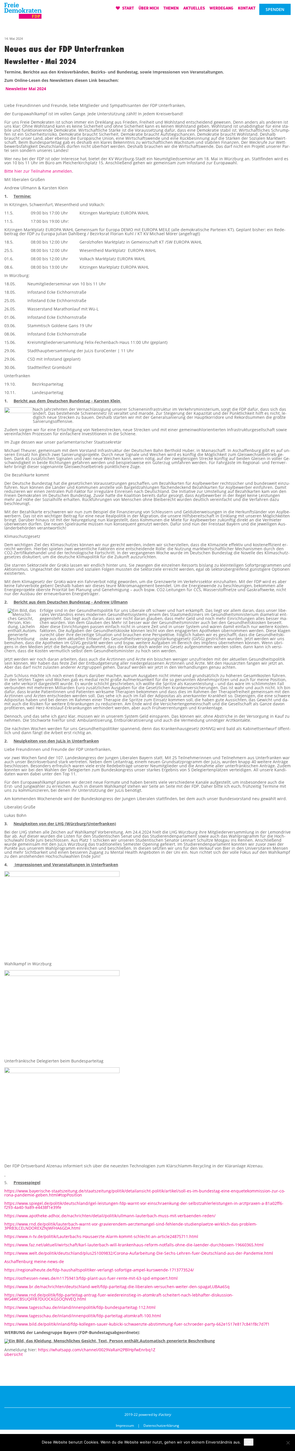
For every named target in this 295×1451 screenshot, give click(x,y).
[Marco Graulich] (22, 9)
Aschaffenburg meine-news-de (34, 1261)
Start (128, 7)
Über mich (149, 7)
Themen (171, 7)
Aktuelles (194, 7)
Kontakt (247, 7)
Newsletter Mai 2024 (26, 88)
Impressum (125, 1425)
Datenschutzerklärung (161, 1425)
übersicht (13, 1354)
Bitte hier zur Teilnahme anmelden (38, 171)
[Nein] (288, 1443)
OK (248, 1442)
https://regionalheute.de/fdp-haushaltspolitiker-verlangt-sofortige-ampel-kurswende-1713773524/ (99, 1270)
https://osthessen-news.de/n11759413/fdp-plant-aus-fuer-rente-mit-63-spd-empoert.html (91, 1278)
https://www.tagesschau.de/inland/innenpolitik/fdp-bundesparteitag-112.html (80, 1307)
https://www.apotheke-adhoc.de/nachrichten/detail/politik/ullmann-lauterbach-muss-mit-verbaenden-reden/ (109, 1215)
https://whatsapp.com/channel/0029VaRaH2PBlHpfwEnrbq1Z (96, 1349)
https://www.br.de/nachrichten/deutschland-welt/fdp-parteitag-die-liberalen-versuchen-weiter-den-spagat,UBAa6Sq (117, 1286)
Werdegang (221, 7)
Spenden (275, 9)
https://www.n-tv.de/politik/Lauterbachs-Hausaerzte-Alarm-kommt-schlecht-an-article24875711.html (101, 1236)
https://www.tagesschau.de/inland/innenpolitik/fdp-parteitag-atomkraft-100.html (82, 1315)
